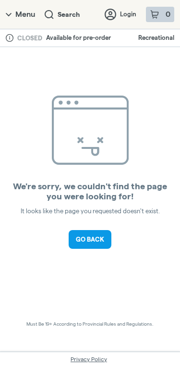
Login (128, 14)
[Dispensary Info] (9, 38)
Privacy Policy (89, 359)
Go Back (90, 239)
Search (69, 14)
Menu (25, 14)
